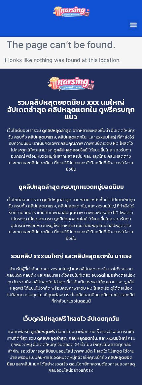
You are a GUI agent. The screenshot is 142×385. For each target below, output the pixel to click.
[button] (133, 25)
